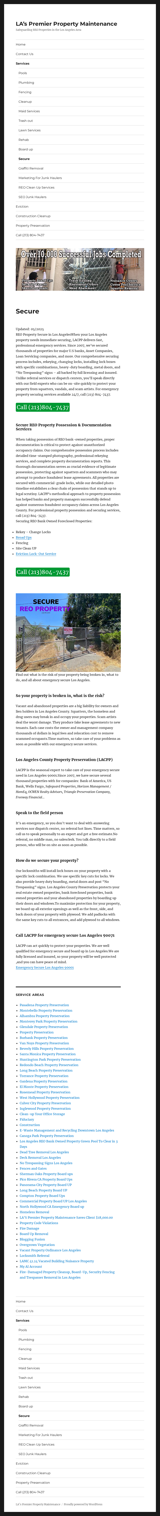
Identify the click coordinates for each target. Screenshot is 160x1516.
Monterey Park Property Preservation (48, 1021)
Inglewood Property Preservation (45, 1108)
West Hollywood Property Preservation (50, 1098)
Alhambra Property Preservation (45, 1016)
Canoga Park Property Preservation (47, 1136)
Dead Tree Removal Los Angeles (44, 1152)
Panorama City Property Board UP (46, 1185)
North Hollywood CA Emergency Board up (52, 1207)
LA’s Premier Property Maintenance (66, 23)
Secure (24, 159)
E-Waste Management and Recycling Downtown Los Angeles (67, 1130)
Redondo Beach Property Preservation (49, 1065)
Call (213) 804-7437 (30, 235)
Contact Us (24, 54)
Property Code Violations (39, 1223)
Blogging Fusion (32, 1239)
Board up (26, 149)
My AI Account (31, 1266)
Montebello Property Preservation (46, 1010)
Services (22, 63)
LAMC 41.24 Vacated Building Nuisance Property (57, 1261)
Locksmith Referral (34, 1256)
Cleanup (25, 102)
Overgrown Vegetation (37, 1245)
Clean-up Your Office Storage (42, 1114)
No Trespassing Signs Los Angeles (46, 1163)
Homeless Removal (34, 1212)
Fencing (25, 92)
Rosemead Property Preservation (45, 1092)
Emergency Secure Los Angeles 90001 (45, 967)
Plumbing (26, 82)
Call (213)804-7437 (43, 407)
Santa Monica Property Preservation (48, 1054)
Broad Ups (24, 537)
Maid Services (29, 111)
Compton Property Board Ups (42, 1196)
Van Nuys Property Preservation (44, 1043)
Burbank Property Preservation (44, 1038)
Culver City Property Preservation (45, 1103)
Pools (23, 73)
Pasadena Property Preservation (44, 1005)
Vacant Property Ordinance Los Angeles (50, 1250)
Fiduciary (27, 1119)
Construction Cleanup (33, 216)
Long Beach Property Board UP (43, 1190)
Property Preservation (33, 225)
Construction (30, 1125)
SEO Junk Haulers (32, 197)
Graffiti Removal (31, 168)
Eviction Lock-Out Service (36, 554)
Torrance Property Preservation (44, 1076)
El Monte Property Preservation (44, 1087)
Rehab (24, 140)
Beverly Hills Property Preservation (47, 1049)
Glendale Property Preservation (44, 1027)
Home (21, 44)
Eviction (22, 206)
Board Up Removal (34, 1234)
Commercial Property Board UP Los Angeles (53, 1201)
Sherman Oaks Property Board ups (46, 1174)
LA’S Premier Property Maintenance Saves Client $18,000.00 (66, 1217)
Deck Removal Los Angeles (40, 1158)
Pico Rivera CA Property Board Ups (46, 1179)
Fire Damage (29, 1228)
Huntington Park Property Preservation (50, 1059)
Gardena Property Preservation (44, 1081)
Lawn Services (30, 130)
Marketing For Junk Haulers (40, 178)
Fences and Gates (33, 1168)
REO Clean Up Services (36, 187)
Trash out (26, 121)
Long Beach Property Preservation (46, 1070)
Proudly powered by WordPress (83, 1504)
